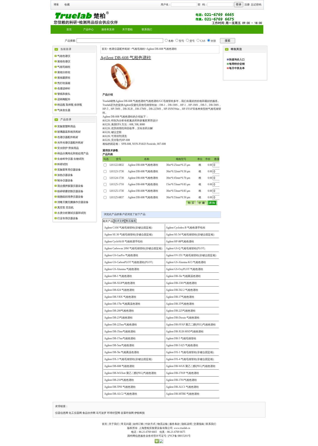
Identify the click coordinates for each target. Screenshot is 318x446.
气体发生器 (63, 110)
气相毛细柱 (63, 66)
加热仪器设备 (65, 175)
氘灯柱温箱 (63, 83)
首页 (104, 48)
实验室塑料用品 (66, 126)
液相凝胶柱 (63, 77)
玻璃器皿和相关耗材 (69, 131)
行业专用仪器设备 (67, 218)
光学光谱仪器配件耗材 (70, 142)
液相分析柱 (63, 72)
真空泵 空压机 (65, 207)
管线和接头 (63, 93)
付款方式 (150, 423)
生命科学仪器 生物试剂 (70, 158)
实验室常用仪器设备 (69, 169)
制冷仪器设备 (65, 180)
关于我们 (114, 423)
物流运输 (162, 423)
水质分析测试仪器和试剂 (71, 212)
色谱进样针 (63, 88)
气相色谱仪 (63, 56)
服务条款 (174, 423)
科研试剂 (62, 164)
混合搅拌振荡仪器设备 (70, 185)
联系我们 (211, 423)
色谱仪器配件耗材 (67, 137)
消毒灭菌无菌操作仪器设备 (72, 202)
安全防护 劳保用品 (68, 148)
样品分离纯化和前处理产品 (72, 153)
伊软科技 (139, 412)
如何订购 (138, 423)
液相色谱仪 (63, 61)
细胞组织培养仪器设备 (70, 196)
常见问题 (126, 423)
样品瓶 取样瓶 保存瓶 (69, 104)
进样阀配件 (63, 99)
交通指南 (199, 423)
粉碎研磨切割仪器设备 (70, 191)
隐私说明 (186, 423)
